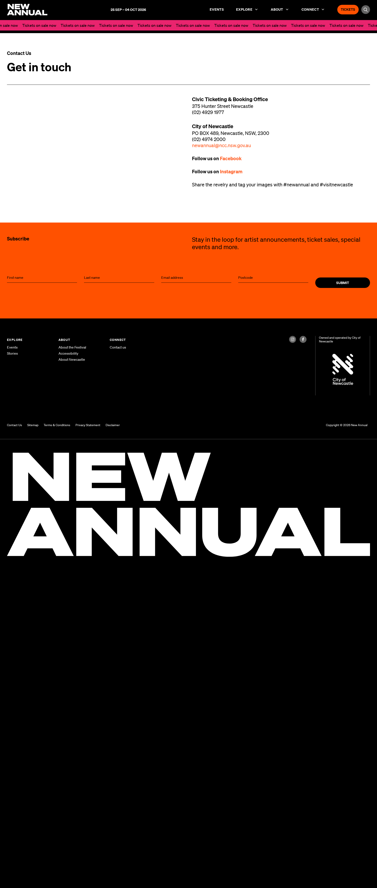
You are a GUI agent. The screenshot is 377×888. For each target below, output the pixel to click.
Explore (244, 9)
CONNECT (118, 340)
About (277, 9)
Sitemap (32, 425)
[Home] (27, 9)
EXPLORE (15, 340)
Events (217, 9)
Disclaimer (113, 425)
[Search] (365, 9)
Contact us (118, 347)
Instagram (231, 171)
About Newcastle (71, 359)
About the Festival (72, 347)
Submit (342, 283)
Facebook (231, 158)
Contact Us (14, 425)
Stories (12, 353)
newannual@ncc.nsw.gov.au (221, 145)
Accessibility (68, 353)
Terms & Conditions (57, 425)
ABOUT (64, 340)
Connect (310, 9)
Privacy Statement (87, 425)
